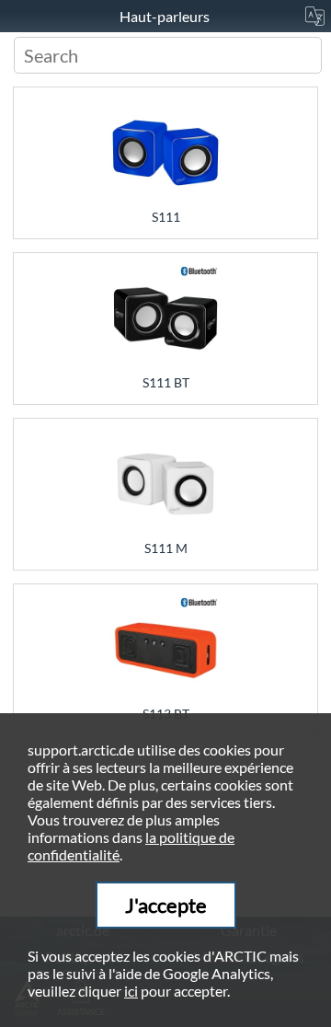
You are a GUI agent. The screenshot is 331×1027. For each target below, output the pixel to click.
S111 (166, 217)
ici (131, 990)
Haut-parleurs (166, 16)
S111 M (166, 548)
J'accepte (166, 905)
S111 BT (166, 382)
